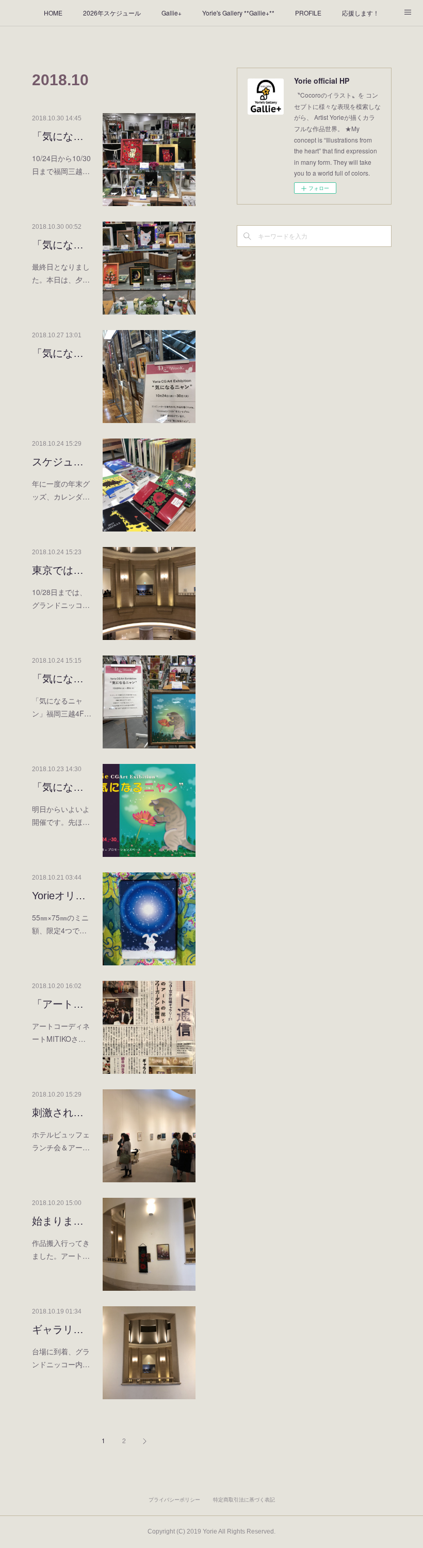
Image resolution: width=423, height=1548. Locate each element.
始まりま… (58, 1221)
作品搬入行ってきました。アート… (61, 1249)
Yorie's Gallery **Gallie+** (238, 12)
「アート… (58, 1004)
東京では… (58, 570)
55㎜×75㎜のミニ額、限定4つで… (60, 923)
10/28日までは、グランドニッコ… (61, 598)
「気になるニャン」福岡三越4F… (61, 706)
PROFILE (308, 12)
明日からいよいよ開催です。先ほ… (61, 815)
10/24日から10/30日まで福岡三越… (61, 164)
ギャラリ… (58, 1329)
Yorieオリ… (59, 895)
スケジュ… (58, 461)
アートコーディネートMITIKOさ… (61, 1032)
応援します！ (360, 12)
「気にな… (58, 136)
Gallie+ (171, 12)
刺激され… (58, 1112)
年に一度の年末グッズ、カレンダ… (61, 490)
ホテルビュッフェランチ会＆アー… (61, 1140)
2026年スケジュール (112, 12)
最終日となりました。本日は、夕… (61, 273)
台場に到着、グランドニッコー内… (61, 1357)
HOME (53, 12)
